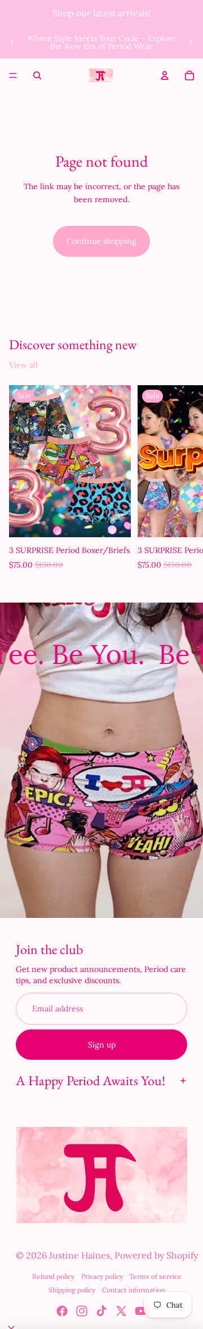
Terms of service (155, 1276)
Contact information (133, 1290)
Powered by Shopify (156, 1255)
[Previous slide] (12, 42)
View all (23, 365)
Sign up (102, 1045)
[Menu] (13, 75)
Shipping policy (71, 1290)
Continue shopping (101, 241)
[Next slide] (190, 42)
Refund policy (53, 1276)
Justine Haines (79, 1255)
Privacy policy (102, 1276)
